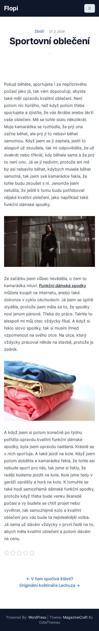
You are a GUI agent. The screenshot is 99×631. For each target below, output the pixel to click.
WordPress (37, 617)
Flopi (11, 8)
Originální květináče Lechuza (49, 585)
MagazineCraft (75, 617)
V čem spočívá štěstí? (49, 578)
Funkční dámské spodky (62, 285)
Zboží (39, 31)
